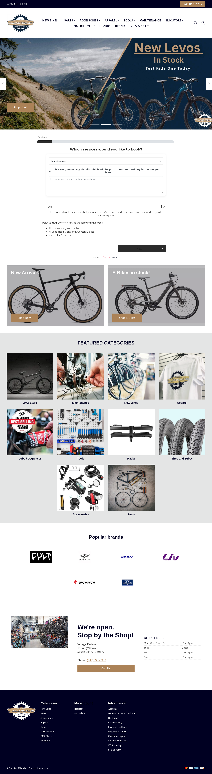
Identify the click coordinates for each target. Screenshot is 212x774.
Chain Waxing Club (117, 740)
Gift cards (102, 26)
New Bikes (131, 402)
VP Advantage (141, 26)
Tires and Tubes (182, 458)
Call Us (105, 668)
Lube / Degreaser (30, 458)
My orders (79, 713)
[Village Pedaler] (20, 23)
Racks (131, 458)
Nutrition (82, 26)
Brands (120, 26)
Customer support (117, 735)
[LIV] (170, 557)
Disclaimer (113, 717)
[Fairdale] (84, 557)
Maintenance (150, 20)
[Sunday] (127, 583)
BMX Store (30, 402)
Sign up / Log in (192, 4)
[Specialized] (84, 583)
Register (78, 708)
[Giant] (127, 557)
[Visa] (191, 768)
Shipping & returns (118, 731)
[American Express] (196, 768)
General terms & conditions (122, 713)
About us (112, 708)
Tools (80, 458)
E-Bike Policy (114, 749)
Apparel (182, 402)
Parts (131, 514)
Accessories (80, 514)
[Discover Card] (202, 768)
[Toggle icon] (195, 23)
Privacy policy (115, 722)
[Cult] (41, 557)
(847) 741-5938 (96, 660)
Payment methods (117, 726)
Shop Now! (20, 107)
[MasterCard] (186, 768)
